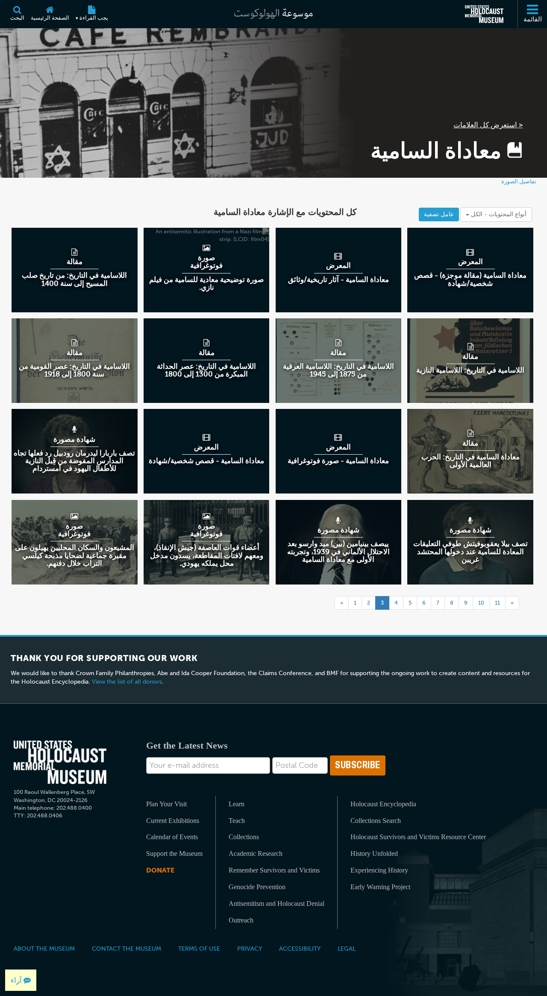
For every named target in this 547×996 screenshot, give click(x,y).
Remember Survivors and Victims (274, 870)
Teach (237, 820)
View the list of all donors (127, 681)
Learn (236, 804)
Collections (244, 836)
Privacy (249, 948)
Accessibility (300, 948)
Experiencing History (379, 870)
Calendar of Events (172, 836)
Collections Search (375, 820)
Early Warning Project (380, 886)
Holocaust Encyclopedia (383, 804)
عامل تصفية (439, 214)
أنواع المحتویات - (497, 214)
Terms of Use (199, 948)
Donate (160, 870)
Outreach (241, 920)
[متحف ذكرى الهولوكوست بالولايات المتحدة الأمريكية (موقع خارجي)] (484, 14)
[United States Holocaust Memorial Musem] (60, 762)
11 (497, 602)
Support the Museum (174, 853)
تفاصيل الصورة (518, 181)
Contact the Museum (126, 948)
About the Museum (44, 948)
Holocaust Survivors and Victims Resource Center (418, 836)
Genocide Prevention (257, 886)
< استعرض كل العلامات (488, 124)
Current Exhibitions (172, 820)
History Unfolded (374, 853)
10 (481, 602)
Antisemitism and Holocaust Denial (276, 903)
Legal (347, 948)
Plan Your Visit (166, 804)
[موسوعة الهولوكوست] (273, 14)
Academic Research (255, 853)
